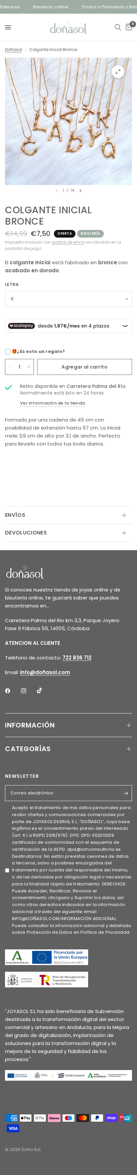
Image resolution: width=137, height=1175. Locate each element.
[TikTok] (44, 690)
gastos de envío (68, 242)
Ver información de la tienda (52, 403)
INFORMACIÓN (30, 725)
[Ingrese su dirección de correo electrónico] (125, 793)
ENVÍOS (15, 515)
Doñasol (13, 49)
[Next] (80, 190)
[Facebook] (12, 690)
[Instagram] (28, 690)
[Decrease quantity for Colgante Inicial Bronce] (10, 367)
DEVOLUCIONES (26, 533)
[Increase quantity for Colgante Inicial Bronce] (29, 367)
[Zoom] (118, 71)
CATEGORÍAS (28, 748)
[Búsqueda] (117, 27)
